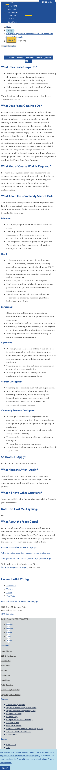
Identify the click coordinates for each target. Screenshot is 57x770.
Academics (12, 6)
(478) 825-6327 (7, 613)
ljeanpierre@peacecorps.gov (14, 567)
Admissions (12, 9)
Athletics (12, 16)
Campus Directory (14, 713)
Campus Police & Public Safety (19, 719)
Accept (5, 768)
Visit (8, 747)
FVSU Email (5, 665)
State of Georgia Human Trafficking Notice (24, 728)
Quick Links (47, 2)
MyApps (4, 670)
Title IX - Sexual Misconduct (18, 731)
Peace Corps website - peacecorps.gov (19, 547)
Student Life (13, 12)
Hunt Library (5, 680)
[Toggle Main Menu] (11, 40)
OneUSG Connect (13, 725)
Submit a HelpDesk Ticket (10, 690)
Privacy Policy (12, 734)
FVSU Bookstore (7, 685)
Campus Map (11, 716)
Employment (5, 675)
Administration (6, 651)
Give (10, 31)
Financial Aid (5, 661)
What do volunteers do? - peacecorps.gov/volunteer (25, 552)
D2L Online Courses (8, 656)
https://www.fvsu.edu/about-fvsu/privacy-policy (20, 755)
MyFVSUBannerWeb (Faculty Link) (21, 710)
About (11, 3)
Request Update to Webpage (11, 695)
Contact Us (11, 744)
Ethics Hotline (12, 722)
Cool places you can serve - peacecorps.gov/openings (26, 558)
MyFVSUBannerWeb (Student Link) (21, 707)
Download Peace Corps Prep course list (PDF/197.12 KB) (30, 59)
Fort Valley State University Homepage (19, 601)
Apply (8, 27)
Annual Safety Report (15, 704)
